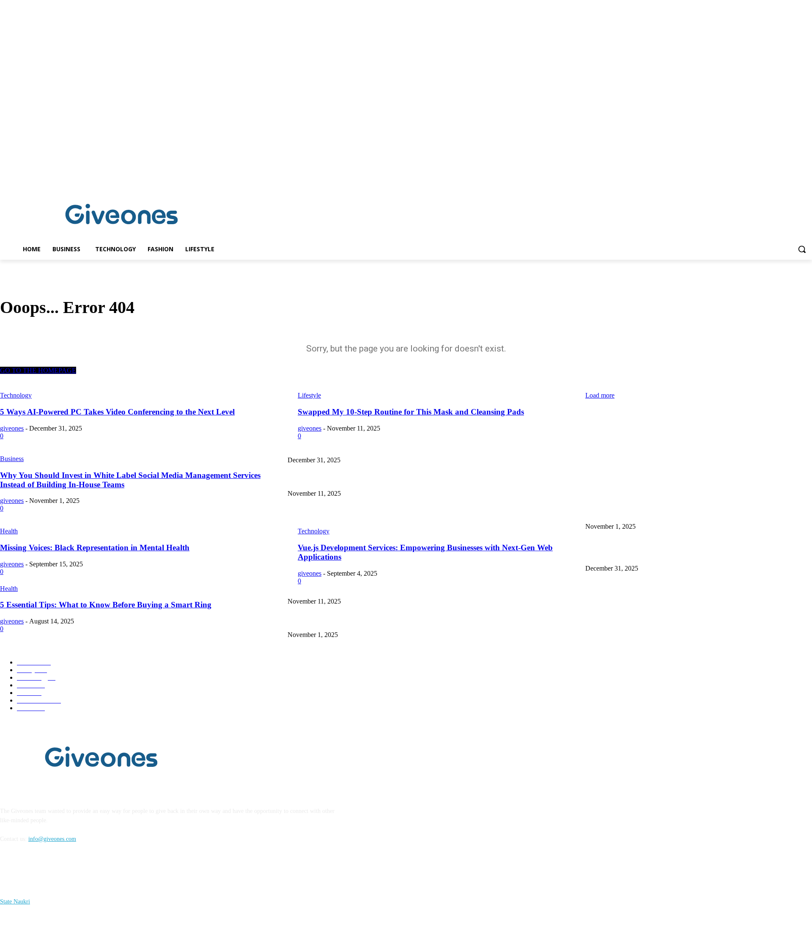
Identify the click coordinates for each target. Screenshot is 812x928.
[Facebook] (795, 179)
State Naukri (15, 901)
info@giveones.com (52, 839)
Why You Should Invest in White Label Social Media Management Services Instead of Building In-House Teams (422, 513)
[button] (802, 249)
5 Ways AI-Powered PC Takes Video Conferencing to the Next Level (667, 446)
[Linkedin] (807, 179)
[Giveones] (122, 216)
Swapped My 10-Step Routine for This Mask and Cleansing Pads (365, 479)
